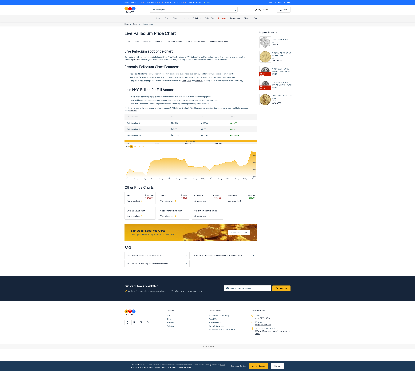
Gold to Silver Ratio (174, 42)
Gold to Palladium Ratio (218, 42)
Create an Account (239, 232)
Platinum (184, 18)
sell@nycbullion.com (263, 325)
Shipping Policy (215, 322)
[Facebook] (127, 322)
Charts (246, 18)
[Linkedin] (141, 322)
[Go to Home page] (130, 10)
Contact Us (272, 2)
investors (133, 111)
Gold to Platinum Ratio (196, 42)
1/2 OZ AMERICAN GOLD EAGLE (282, 99)
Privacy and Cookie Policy (219, 315)
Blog (288, 2)
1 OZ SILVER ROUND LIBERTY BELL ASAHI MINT (281, 71)
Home (158, 18)
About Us (281, 2)
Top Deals (222, 18)
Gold (166, 18)
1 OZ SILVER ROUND (280, 42)
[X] (148, 322)
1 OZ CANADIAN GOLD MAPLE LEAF (281, 57)
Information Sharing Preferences (222, 329)
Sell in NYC (209, 18)
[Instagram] (134, 322)
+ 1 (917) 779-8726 (262, 318)
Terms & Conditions (216, 326)
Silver (175, 18)
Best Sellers (235, 18)
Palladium (196, 18)
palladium (136, 59)
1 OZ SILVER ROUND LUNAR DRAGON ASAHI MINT (282, 85)
